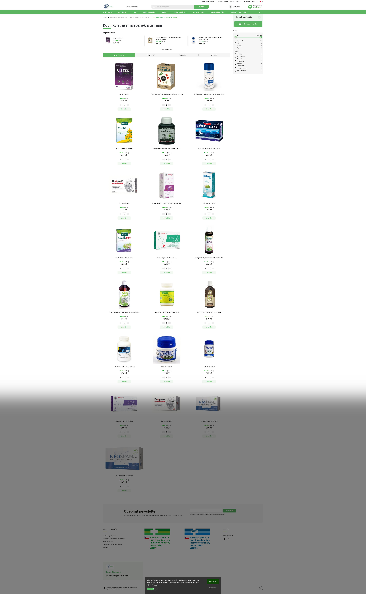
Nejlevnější (150, 55)
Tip (249, 48)
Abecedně (214, 55)
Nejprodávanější (119, 55)
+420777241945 (228, 536)
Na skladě (249, 41)
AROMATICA (249, 56)
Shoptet (113, 589)
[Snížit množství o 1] (120, 105)
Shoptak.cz (122, 589)
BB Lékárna (224, 539)
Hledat (201, 6)
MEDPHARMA (249, 70)
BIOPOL (249, 59)
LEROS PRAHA (249, 68)
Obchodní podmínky (208, 1)
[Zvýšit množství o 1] (128, 105)
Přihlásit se (229, 510)
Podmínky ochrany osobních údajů (229, 1)
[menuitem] (109, 12)
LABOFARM (249, 66)
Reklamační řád (249, 1)
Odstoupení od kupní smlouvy (112, 544)
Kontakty (106, 547)
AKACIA (249, 54)
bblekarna (228, 539)
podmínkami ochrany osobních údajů (215, 514)
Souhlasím (212, 582)
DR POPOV (249, 61)
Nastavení (151, 589)
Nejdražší (183, 55)
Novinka (249, 45)
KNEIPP (249, 63)
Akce (249, 43)
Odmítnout (212, 588)
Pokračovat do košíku (249, 24)
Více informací (152, 585)
